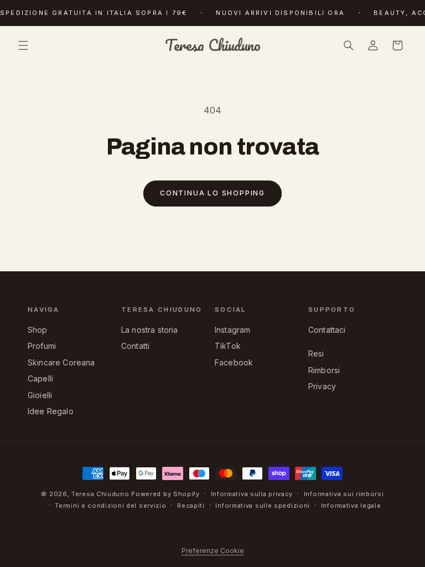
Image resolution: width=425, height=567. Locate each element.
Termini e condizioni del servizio (110, 505)
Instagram (232, 329)
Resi (316, 353)
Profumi (42, 345)
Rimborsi (324, 370)
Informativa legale (351, 505)
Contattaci (327, 329)
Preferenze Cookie (213, 551)
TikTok (228, 345)
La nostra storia (149, 329)
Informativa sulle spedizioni (262, 505)
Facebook (234, 362)
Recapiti (191, 505)
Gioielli (40, 395)
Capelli (40, 378)
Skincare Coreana (61, 362)
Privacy (322, 386)
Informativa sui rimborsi (344, 494)
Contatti (135, 345)
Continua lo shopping (212, 193)
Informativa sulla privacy (252, 494)
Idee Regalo (51, 411)
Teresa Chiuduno (100, 494)
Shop (38, 329)
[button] (23, 45)
